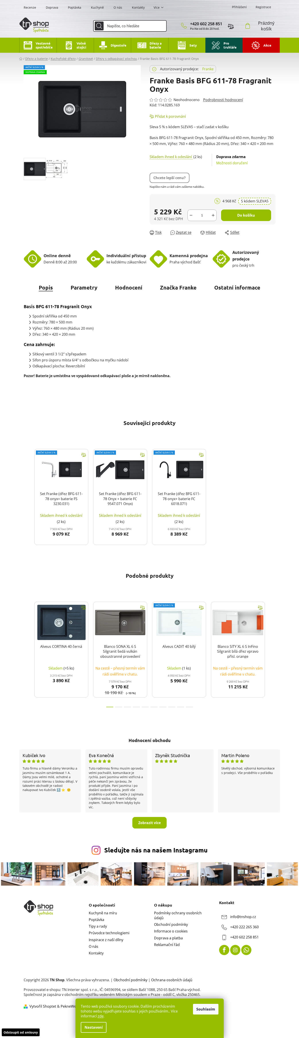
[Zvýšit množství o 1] (213, 215)
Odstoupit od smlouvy (21, 1032)
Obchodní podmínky (171, 924)
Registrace (263, 7)
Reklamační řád (167, 944)
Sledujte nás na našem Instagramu (156, 850)
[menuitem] (37, 45)
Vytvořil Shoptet (42, 1006)
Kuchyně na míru (103, 913)
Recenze (30, 7)
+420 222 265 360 (244, 926)
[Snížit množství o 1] (191, 215)
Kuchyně (97, 7)
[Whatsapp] (246, 950)
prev (27, 653)
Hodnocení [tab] (128, 287)
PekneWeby (70, 1006)
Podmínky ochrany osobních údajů (178, 915)
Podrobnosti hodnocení (223, 99)
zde (101, 1016)
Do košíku (246, 215)
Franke (208, 69)
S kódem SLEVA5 (254, 201)
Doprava (52, 7)
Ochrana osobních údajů (171, 979)
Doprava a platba (168, 938)
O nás (118, 7)
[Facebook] (224, 950)
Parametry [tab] (84, 287)
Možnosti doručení (232, 159)
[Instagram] (235, 950)
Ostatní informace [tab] (237, 287)
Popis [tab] (46, 287)
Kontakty (138, 7)
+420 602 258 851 (206, 23)
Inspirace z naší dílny (106, 939)
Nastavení (94, 1027)
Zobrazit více (149, 822)
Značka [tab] (178, 287)
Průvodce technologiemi (109, 932)
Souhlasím (205, 1009)
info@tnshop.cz (243, 916)
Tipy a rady (98, 926)
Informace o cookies (171, 931)
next (272, 653)
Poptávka (74, 7)
